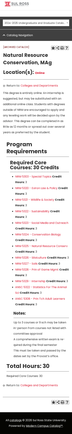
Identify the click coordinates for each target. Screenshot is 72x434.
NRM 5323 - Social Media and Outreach (41, 223)
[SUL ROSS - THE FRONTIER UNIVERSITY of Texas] (17, 5)
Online (40, 73)
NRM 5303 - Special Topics (33, 177)
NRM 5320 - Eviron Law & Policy (36, 188)
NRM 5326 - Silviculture (30, 258)
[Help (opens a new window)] (67, 48)
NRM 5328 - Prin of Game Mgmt (37, 270)
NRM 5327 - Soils (26, 264)
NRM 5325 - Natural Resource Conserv (41, 246)
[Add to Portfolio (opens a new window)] (53, 48)
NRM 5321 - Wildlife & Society (34, 200)
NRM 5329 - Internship (30, 281)
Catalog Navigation (20, 35)
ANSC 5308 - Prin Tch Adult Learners (40, 299)
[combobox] (36, 22)
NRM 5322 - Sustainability (32, 211)
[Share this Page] (58, 48)
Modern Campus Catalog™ (44, 426)
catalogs (16, 420)
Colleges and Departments (39, 86)
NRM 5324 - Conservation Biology (38, 234)
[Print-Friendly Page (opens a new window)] (62, 48)
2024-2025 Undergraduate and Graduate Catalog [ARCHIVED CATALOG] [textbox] (35, 23)
